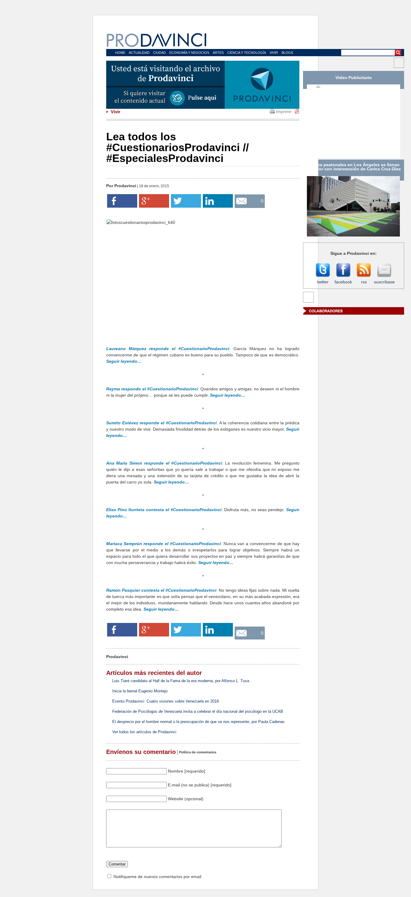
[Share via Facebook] (122, 206)
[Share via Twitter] (186, 206)
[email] (252, 202)
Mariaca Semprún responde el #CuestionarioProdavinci (163, 543)
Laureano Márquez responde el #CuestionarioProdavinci (167, 348)
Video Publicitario (353, 77)
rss (364, 281)
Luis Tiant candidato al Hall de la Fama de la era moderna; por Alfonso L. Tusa (180, 681)
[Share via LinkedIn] (218, 206)
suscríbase (384, 281)
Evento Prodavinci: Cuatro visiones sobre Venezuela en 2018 (165, 701)
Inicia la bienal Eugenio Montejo (140, 691)
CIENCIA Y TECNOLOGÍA (246, 52)
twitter (323, 281)
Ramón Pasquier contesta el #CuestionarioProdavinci (161, 590)
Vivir (115, 111)
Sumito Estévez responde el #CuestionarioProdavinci (161, 422)
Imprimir (284, 111)
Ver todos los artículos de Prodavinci (144, 732)
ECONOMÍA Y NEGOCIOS (189, 52)
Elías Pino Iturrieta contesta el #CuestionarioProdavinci (163, 509)
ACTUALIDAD (139, 52)
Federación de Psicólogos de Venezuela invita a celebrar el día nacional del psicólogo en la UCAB (197, 711)
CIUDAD (159, 52)
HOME (120, 52)
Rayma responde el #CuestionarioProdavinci (152, 388)
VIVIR (274, 52)
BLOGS (287, 52)
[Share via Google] (154, 206)
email (252, 216)
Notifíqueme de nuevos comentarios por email (157, 876)
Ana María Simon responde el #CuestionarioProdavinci (164, 463)
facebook (343, 281)
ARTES (218, 52)
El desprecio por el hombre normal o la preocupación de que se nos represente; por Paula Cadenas (198, 721)
